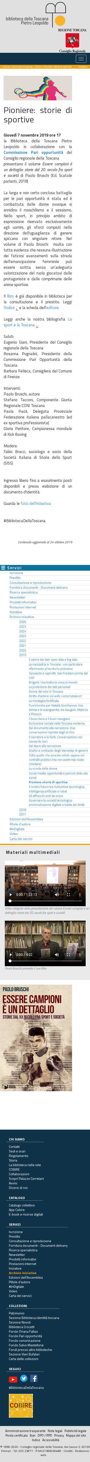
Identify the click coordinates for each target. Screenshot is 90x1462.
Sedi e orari (17, 1151)
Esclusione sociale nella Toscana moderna (57, 723)
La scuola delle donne (43, 768)
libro (10, 296)
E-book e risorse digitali (26, 1214)
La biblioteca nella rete (25, 1164)
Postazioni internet (23, 607)
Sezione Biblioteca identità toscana (34, 1317)
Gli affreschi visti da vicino (46, 796)
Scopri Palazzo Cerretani (26, 1178)
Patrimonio (16, 1313)
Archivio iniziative (22, 67)
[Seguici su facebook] (33, 1379)
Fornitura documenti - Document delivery (39, 587)
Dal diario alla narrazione (45, 746)
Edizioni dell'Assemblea (26, 819)
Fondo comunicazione (25, 1340)
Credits (68, 1451)
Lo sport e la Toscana (38, 322)
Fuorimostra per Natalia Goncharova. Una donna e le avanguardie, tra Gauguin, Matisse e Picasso (58, 710)
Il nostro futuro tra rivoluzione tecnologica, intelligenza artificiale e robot (57, 789)
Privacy (59, 1435)
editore (52, 308)
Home (6, 67)
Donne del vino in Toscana (46, 691)
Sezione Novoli (20, 1322)
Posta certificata (17, 1435)
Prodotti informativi (23, 602)
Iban (33, 1435)
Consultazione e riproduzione (30, 582)
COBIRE (14, 1169)
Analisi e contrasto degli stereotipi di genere (58, 750)
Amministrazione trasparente (25, 1430)
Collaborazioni (19, 1173)
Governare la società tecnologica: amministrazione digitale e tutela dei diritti (56, 802)
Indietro (82, 67)
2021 (22, 645)
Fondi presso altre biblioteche (30, 1349)
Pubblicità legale (75, 1430)
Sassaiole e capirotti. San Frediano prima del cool (58, 675)
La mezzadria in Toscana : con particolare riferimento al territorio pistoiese (56, 666)
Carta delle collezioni (23, 1358)
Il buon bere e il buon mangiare (49, 719)
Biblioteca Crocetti (22, 1326)
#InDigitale (17, 829)
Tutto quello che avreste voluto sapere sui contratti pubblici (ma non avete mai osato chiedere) (56, 760)
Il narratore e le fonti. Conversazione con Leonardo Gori (55, 739)
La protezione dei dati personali (49, 687)
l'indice (9, 308)
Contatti (14, 1146)
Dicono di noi (18, 1187)
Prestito (15, 577)
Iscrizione (16, 572)
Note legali (55, 1430)
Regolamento (18, 1155)
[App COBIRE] (21, 1405)
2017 (22, 814)
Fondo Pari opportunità (25, 1335)
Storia (13, 1160)
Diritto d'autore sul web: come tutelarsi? (55, 696)
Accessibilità (50, 1440)
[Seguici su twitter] (23, 1379)
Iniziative (16, 612)
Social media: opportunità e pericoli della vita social (58, 775)
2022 (22, 640)
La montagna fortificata (44, 701)
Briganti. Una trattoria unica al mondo (53, 682)
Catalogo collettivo (22, 1205)
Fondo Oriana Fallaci (23, 1331)
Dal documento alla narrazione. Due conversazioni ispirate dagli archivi (52, 730)
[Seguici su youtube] (13, 1379)
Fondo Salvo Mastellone (26, 1345)
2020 (22, 650)
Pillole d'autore (20, 824)
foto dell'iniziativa (36, 503)
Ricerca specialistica (24, 592)
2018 (22, 809)
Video (14, 833)
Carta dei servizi (21, 838)
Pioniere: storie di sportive (48, 782)
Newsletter (17, 597)
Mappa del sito (76, 1435)
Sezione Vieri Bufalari (24, 1354)
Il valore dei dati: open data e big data (53, 659)
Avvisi (13, 1183)
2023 (22, 636)
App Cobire (17, 1209)
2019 (38, 67)
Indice (36, 1440)
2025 (22, 626)
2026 (22, 621)
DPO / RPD (45, 1435)
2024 (22, 631)
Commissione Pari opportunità (33, 152)
